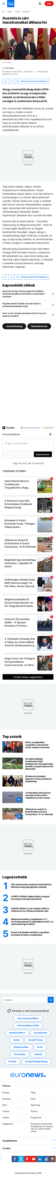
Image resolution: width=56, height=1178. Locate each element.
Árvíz (40, 1047)
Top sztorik (12, 736)
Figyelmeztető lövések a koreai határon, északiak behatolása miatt (21, 304)
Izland (16, 1040)
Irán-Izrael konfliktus (28, 1018)
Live (49, 3)
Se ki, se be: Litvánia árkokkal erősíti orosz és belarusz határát (24, 314)
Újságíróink (7, 1123)
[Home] (3, 11)
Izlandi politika (21, 1047)
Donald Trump (35, 1040)
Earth (33, 1098)
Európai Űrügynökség (36, 1061)
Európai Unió (40, 1032)
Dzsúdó (12, 1061)
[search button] (51, 1000)
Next (4, 1105)
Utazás (5, 1111)
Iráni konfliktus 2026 (28, 1025)
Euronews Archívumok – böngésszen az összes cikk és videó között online (42, 1127)
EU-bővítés (20, 1054)
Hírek (9, 12)
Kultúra (34, 1111)
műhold (38, 1054)
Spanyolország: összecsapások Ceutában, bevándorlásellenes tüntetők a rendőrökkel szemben (23, 294)
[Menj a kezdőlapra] (10, 3)
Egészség (35, 1105)
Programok (36, 1117)
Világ (17, 12)
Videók (5, 1117)
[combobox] (28, 1000)
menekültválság (14, 326)
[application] (28, 44)
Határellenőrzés (39, 326)
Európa (5, 1092)
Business (6, 1098)
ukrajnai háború (17, 1032)
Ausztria (26, 12)
